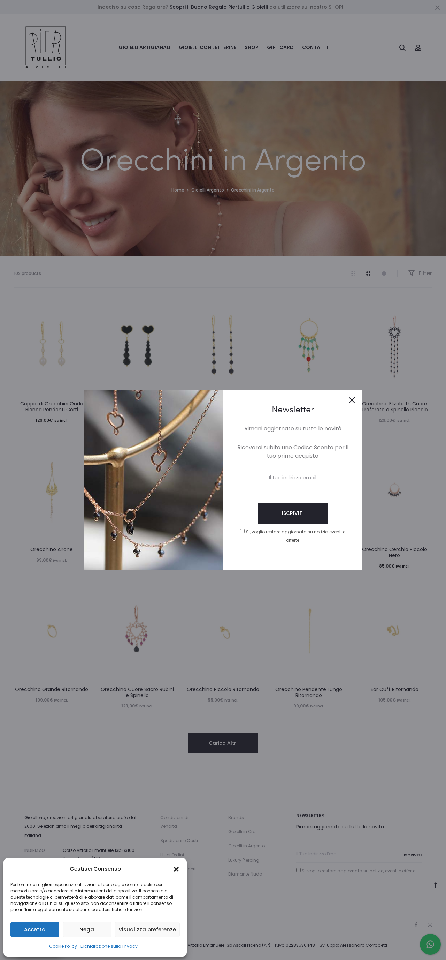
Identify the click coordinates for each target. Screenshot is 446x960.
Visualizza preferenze (147, 929)
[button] (176, 868)
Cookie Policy (63, 946)
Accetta (35, 929)
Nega (86, 929)
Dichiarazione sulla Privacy (109, 946)
